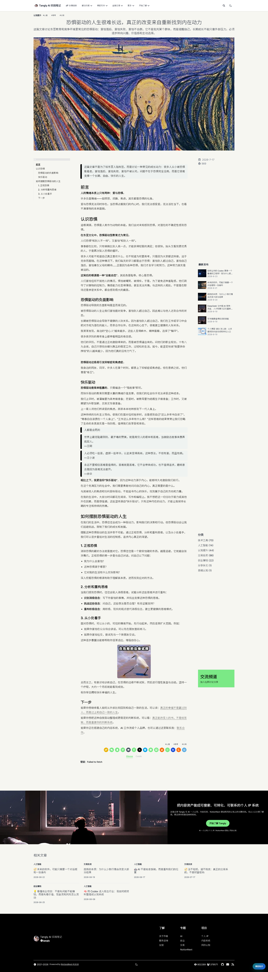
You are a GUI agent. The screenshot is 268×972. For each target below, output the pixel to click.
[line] (156, 750)
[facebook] (134, 750)
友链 (161, 945)
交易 (182, 945)
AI (181, 936)
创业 (182, 940)
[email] (128, 750)
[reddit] (162, 750)
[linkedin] (173, 750)
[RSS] (232, 964)
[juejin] (184, 750)
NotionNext (186, 949)
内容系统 (205, 940)
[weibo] (123, 750)
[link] (106, 750)
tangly (46, 940)
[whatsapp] (167, 750)
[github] (222, 964)
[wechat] (111, 750)
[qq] (117, 750)
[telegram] (145, 750)
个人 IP (204, 936)
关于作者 (163, 936)
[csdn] (178, 750)
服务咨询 (163, 940)
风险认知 (205, 945)
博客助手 (259, 966)
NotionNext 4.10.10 (70, 964)
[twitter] (139, 750)
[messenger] (151, 750)
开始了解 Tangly (217, 823)
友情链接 (73, 5)
